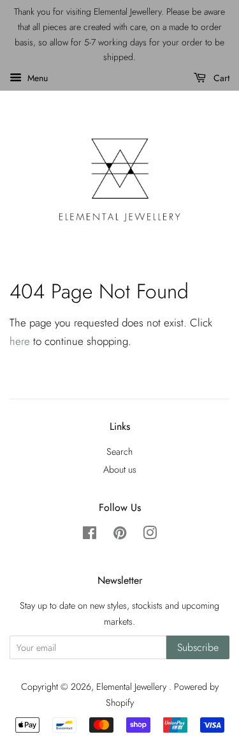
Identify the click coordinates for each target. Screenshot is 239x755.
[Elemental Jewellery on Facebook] (89, 535)
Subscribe (198, 647)
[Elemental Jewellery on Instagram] (150, 535)
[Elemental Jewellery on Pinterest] (120, 535)
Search (119, 451)
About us (119, 469)
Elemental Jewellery (132, 686)
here (20, 341)
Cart (220, 78)
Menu (36, 78)
